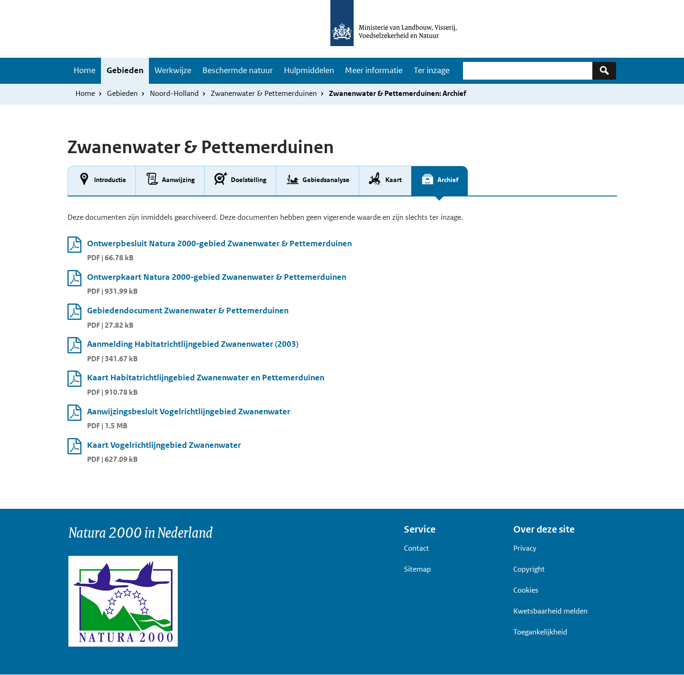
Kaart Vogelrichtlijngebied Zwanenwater (164, 445)
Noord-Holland (174, 93)
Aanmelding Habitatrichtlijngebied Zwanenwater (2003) (192, 344)
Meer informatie (373, 70)
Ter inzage (431, 70)
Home (84, 70)
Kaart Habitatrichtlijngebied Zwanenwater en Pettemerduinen (205, 377)
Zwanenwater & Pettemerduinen (264, 93)
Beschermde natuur (237, 70)
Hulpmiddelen (309, 70)
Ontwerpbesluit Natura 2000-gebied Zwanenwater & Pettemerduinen (219, 243)
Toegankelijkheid (540, 632)
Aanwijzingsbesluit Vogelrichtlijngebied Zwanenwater (188, 411)
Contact (416, 548)
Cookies (525, 590)
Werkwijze (172, 70)
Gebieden (125, 70)
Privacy (524, 548)
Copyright (529, 569)
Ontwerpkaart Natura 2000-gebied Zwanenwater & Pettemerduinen (216, 277)
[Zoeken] (604, 70)
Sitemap (417, 569)
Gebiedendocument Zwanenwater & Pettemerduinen (187, 310)
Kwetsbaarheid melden (550, 611)
